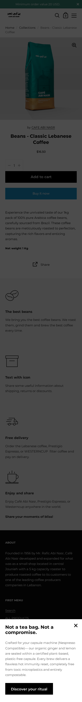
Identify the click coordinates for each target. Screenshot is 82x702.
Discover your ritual (29, 689)
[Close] (75, 625)
